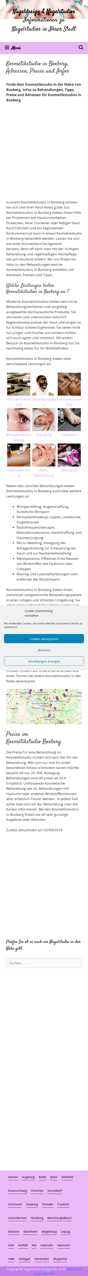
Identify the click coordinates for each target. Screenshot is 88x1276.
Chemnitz (37, 1191)
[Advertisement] (44, 151)
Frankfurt (63, 1204)
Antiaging (44, 434)
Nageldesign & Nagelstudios (44, 11)
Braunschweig (17, 1191)
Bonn (54, 1177)
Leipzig (65, 1231)
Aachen (13, 1177)
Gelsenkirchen (17, 1218)
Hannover (63, 1245)
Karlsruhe (47, 1245)
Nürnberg (37, 1218)
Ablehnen (44, 650)
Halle (11, 1259)
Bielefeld (67, 1177)
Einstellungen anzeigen (44, 661)
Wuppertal (60, 1259)
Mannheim (30, 1231)
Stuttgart (24, 1259)
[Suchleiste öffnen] (81, 48)
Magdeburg (49, 1231)
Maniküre (69, 470)
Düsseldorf (54, 1191)
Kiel (34, 1245)
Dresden (47, 1204)
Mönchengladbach (59, 1218)
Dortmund (15, 1204)
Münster (13, 1231)
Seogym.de (46, 1273)
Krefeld (23, 1245)
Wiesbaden (42, 1259)
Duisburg (32, 1204)
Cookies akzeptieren (44, 639)
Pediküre (69, 434)
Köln (11, 1245)
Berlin (42, 1177)
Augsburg (28, 1177)
